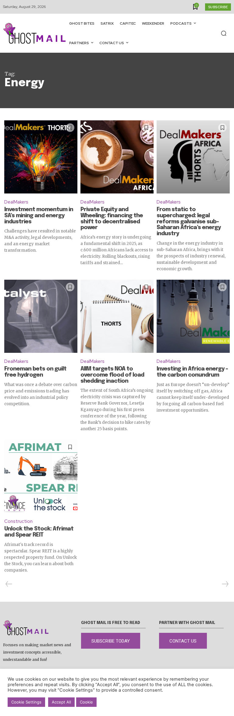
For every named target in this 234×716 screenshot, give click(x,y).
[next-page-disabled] (225, 584)
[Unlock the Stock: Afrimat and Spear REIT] (40, 476)
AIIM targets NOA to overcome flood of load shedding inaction (112, 375)
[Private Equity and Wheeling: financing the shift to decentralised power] (117, 156)
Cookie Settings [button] (26, 702)
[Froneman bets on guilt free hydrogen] (40, 316)
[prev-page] (9, 584)
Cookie (86, 702)
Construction (18, 521)
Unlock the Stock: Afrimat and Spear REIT (38, 532)
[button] (223, 33)
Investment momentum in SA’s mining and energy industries (38, 216)
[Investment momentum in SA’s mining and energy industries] (40, 156)
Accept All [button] (61, 702)
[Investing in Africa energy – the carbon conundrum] (193, 316)
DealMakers (16, 202)
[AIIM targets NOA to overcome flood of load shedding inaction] (117, 316)
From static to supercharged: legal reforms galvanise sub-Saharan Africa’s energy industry (189, 221)
